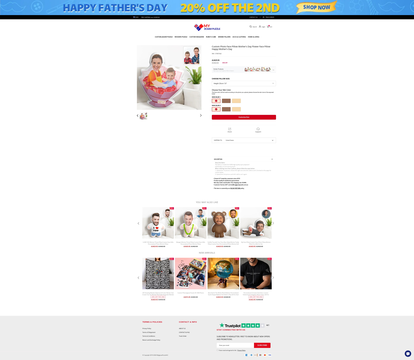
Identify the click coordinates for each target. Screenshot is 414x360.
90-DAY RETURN (235, 188)
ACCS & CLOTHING (239, 37)
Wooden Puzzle (181, 37)
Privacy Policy (146, 328)
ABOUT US (182, 328)
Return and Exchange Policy (151, 340)
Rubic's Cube (211, 37)
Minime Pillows (224, 37)
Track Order (270, 17)
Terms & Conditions (148, 336)
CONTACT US (253, 17)
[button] (142, 77)
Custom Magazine (196, 37)
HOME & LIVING (253, 37)
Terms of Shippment (148, 332)
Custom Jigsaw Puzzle (164, 37)
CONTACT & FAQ (184, 332)
